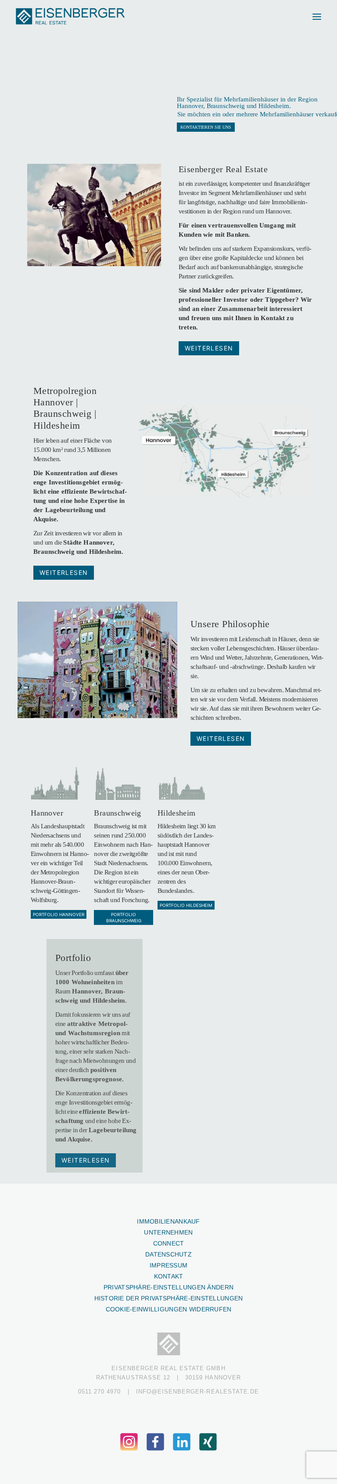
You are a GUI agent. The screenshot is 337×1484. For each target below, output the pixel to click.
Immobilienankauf (168, 1221)
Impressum (169, 1265)
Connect (168, 1243)
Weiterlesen (209, 348)
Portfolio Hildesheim (186, 905)
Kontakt (168, 1276)
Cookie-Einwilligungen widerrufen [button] (169, 1309)
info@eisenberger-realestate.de (197, 1391)
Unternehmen (168, 1232)
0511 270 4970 (99, 1391)
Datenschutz (168, 1254)
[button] (317, 16)
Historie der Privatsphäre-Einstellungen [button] (168, 1298)
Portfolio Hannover (58, 914)
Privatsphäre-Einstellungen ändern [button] (168, 1287)
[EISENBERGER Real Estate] (71, 16)
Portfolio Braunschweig (123, 917)
